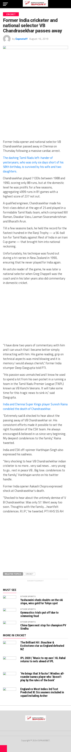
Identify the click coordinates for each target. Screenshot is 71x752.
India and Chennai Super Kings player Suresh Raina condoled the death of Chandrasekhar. (35, 406)
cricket (29, 573)
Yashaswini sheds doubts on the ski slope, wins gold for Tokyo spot (41, 601)
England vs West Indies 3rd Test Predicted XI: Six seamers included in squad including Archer (42, 692)
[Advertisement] (35, 113)
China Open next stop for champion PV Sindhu (43, 627)
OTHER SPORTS (28, 596)
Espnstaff (22, 39)
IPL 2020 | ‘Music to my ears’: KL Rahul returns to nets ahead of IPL (43, 659)
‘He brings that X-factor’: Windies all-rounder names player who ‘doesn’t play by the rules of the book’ (42, 677)
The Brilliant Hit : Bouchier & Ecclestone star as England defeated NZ (42, 646)
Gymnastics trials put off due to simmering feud (39, 614)
